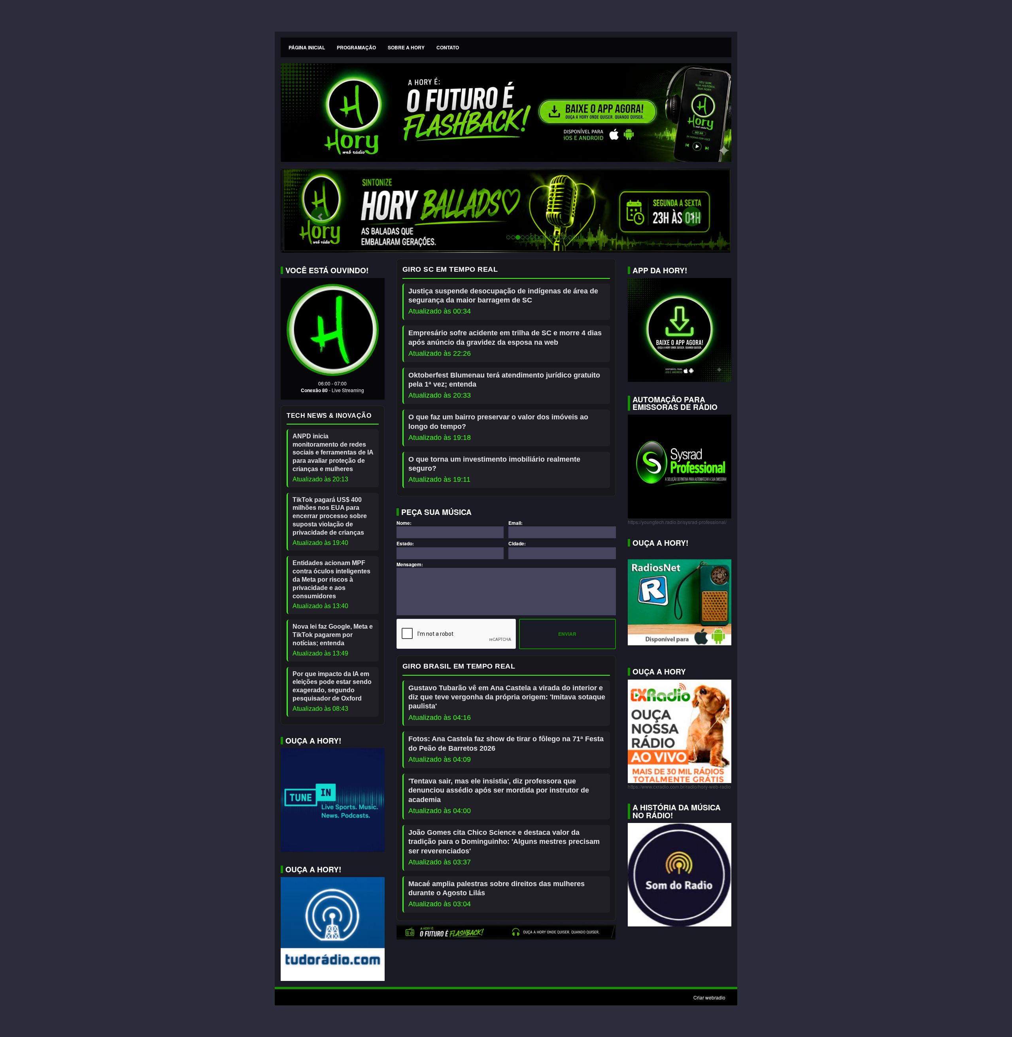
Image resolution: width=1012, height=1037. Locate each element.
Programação (356, 47)
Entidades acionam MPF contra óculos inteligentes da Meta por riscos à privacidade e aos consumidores (331, 579)
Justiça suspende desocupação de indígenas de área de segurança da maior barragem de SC (503, 295)
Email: (515, 523)
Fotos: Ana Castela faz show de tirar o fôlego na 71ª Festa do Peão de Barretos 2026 (506, 743)
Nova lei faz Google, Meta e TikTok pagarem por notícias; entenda (333, 634)
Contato (447, 47)
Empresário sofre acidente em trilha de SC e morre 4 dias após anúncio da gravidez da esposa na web (505, 337)
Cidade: (517, 543)
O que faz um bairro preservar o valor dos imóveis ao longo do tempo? (498, 421)
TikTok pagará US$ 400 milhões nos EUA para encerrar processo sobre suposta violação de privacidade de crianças (330, 516)
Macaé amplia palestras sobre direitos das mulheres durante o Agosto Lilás (496, 888)
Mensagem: (409, 564)
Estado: (405, 543)
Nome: (404, 523)
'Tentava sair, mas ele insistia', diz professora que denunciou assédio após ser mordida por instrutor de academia (498, 790)
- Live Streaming (346, 390)
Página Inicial (307, 47)
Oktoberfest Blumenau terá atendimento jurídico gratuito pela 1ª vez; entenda (504, 379)
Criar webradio (709, 997)
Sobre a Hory (406, 47)
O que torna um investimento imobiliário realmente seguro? (494, 463)
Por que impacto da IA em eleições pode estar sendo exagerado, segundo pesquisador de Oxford (332, 686)
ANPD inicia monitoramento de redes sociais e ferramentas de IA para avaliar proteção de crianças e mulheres (333, 452)
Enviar (567, 633)
